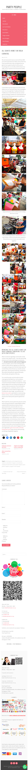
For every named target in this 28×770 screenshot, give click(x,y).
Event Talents (5, 32)
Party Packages (6, 38)
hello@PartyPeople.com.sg (10, 607)
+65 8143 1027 (9, 676)
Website (4, 519)
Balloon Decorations (6, 393)
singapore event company (15, 466)
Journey (4, 21)
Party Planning (6, 41)
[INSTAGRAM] (14, 763)
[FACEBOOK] (11, 763)
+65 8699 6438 (6, 623)
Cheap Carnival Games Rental (21, 472)
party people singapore (18, 464)
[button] (10, 249)
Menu (15, 15)
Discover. (18, 346)
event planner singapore (11, 462)
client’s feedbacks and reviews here (17, 715)
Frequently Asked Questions (7, 672)
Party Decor (5, 29)
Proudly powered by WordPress (12, 766)
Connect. (14, 346)
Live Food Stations (6, 26)
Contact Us (5, 44)
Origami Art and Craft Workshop (7, 472)
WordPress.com (16, 767)
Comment (4, 490)
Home (4, 18)
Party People (14, 7)
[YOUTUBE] (16, 763)
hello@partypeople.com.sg (8, 616)
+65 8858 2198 (6, 614)
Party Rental (5, 24)
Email (3, 513)
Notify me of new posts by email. (5, 538)
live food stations (9, 464)
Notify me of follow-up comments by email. (5, 529)
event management (15, 461)
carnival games (8, 461)
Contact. (10, 346)
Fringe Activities (6, 35)
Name (3, 507)
